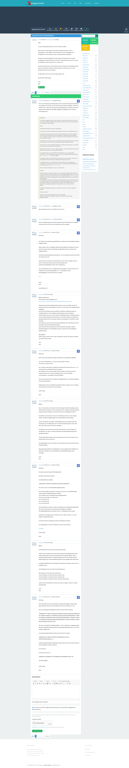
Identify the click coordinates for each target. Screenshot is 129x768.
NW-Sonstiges (86, 131)
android (92, 163)
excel (84, 159)
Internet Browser (86, 101)
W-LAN (84, 124)
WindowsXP (85, 67)
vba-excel (85, 163)
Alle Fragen (56, 30)
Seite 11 (32, 753)
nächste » (47, 92)
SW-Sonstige (85, 103)
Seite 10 (28, 753)
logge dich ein (36, 727)
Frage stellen (86, 30)
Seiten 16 (34, 755)
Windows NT (85, 71)
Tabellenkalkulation (50, 39)
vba (88, 159)
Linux (84, 83)
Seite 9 (41, 751)
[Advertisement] (64, 17)
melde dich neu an (44, 727)
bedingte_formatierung (87, 169)
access (93, 165)
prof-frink (51, 100)
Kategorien (76, 30)
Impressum (87, 749)
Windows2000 (86, 69)
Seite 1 (31, 749)
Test (84, 147)
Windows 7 (85, 62)
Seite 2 (34, 749)
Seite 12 (36, 753)
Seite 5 (28, 751)
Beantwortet (41, 100)
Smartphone (85, 113)
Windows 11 (85, 55)
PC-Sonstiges (85, 140)
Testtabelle (41, 528)
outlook (95, 161)
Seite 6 (31, 751)
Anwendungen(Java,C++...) (88, 138)
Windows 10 (85, 58)
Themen (71, 30)
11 (95, 169)
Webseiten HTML (86, 135)
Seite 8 (38, 751)
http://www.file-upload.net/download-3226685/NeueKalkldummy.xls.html (55, 301)
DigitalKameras (86, 115)
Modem (84, 126)
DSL (83, 119)
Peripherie (85, 110)
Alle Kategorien (86, 53)
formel (84, 165)
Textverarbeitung (86, 85)
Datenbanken (86, 90)
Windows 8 (85, 60)
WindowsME (85, 74)
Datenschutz (88, 755)
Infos (40, 276)
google (87, 165)
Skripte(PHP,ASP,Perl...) (88, 133)
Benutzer (81, 30)
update (87, 167)
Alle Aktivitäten (50, 30)
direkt (37, 755)
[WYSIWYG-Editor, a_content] (56, 691)
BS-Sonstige (85, 81)
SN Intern (85, 145)
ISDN (84, 122)
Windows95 (85, 78)
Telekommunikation (87, 129)
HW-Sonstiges (86, 117)
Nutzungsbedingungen (90, 752)
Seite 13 (39, 753)
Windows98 (85, 76)
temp (84, 149)
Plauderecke (85, 142)
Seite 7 (34, 751)
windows (91, 159)
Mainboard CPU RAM (87, 106)
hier (59, 270)
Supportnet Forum (38, 29)
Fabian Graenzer (47, 765)
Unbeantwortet (66, 30)
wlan (91, 165)
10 (88, 161)
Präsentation (85, 99)
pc (89, 165)
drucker (84, 167)
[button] (36, 681)
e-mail (93, 169)
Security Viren (86, 94)
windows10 (85, 161)
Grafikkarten (85, 108)
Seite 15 (30, 755)
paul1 (51, 232)
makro (91, 161)
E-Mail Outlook (86, 96)
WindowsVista (86, 64)
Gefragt (39, 39)
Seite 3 (38, 749)
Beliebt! (60, 30)
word (89, 163)
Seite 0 (28, 749)
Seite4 (41, 749)
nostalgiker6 (52, 219)
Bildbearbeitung (86, 92)
